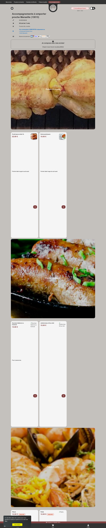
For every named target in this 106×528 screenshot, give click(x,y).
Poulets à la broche (19, 2)
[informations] (12, 8)
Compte (88, 527)
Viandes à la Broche (31, 2)
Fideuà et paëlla (43, 2)
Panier (53, 527)
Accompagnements (54, 2)
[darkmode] (92, 8)
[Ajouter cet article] (35, 207)
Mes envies (9, 2)
